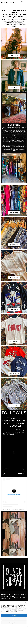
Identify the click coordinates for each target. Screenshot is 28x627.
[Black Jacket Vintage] (14, 590)
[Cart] (21, 1)
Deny (14, 619)
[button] (26, 602)
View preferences (14, 622)
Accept (14, 615)
